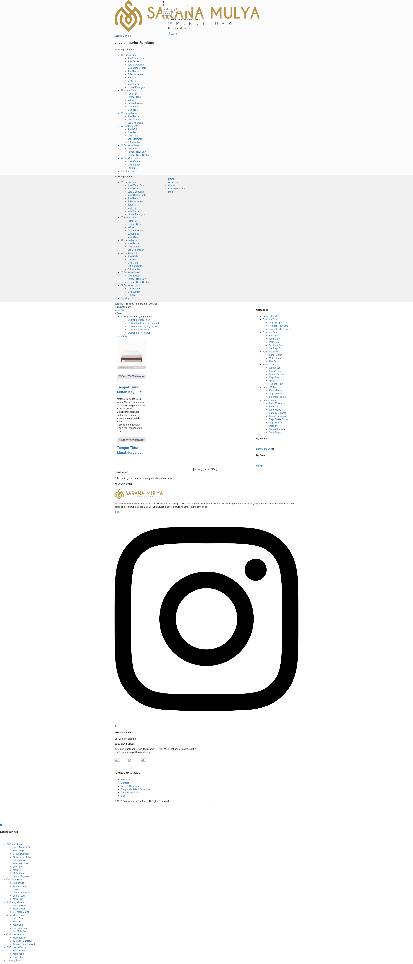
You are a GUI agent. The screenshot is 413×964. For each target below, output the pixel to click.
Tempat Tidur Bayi (136, 151)
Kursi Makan (133, 116)
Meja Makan (133, 119)
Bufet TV (131, 77)
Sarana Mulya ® (123, 35)
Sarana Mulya (263, 448)
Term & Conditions (130, 786)
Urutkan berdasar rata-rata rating (144, 323)
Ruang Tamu (269, 400)
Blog (170, 191)
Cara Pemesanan (177, 188)
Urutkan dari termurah (138, 329)
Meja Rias (132, 109)
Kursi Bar (132, 132)
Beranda (119, 303)
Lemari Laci (133, 106)
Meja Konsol (133, 83)
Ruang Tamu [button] (130, 54)
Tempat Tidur (134, 96)
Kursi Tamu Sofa (135, 58)
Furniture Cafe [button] (130, 125)
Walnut (259, 465)
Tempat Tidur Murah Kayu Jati (130, 389)
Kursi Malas (133, 71)
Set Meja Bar (134, 142)
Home (171, 178)
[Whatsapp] (115, 726)
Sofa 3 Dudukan (135, 64)
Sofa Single (133, 61)
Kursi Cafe (132, 129)
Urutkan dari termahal (138, 332)
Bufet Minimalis (135, 74)
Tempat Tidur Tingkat (138, 154)
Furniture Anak (270, 319)
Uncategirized (128, 171)
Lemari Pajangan (136, 87)
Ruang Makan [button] (130, 113)
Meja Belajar (133, 148)
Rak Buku (132, 167)
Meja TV (131, 80)
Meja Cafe (132, 135)
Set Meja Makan (135, 122)
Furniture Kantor (271, 351)
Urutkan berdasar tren (138, 319)
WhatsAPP (176, 19)
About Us (173, 182)
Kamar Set (132, 93)
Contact (172, 185)
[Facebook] (116, 512)
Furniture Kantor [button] (132, 158)
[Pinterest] (118, 512)
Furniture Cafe (270, 332)
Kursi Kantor (133, 161)
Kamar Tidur (269, 364)
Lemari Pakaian (135, 103)
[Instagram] (206, 723)
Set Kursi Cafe (134, 138)
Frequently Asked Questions (135, 789)
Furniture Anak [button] (131, 145)
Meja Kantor (133, 164)
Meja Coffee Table (136, 67)
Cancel (124, 335)
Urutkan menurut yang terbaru (142, 326)
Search (166, 13)
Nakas (130, 100)
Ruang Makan (270, 387)
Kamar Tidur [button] (130, 90)
